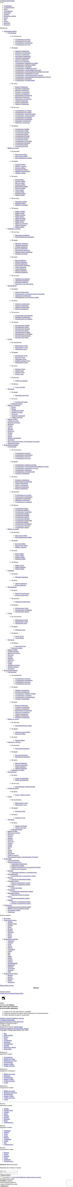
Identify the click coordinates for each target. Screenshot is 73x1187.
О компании (8, 6)
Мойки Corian (19, 213)
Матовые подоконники (22, 317)
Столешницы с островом (23, 66)
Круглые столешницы (22, 61)
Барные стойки (12, 419)
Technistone (11, 968)
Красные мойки (20, 188)
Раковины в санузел (17, 770)
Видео (6, 18)
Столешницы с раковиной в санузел (27, 73)
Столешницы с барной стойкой (25, 65)
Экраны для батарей (14, 438)
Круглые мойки (20, 168)
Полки (13, 407)
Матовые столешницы (22, 122)
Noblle (10, 956)
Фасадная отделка (13, 443)
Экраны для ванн (17, 412)
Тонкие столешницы (22, 60)
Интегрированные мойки (23, 158)
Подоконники (8, 1062)
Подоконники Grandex (22, 329)
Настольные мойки (21, 156)
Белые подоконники (21, 309)
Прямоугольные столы (22, 361)
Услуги (6, 21)
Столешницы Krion (21, 139)
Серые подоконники (22, 305)
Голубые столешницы (22, 88)
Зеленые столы (20, 369)
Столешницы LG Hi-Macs (23, 141)
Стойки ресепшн (13, 421)
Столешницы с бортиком (23, 78)
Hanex (10, 927)
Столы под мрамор (21, 381)
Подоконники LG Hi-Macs (23, 334)
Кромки (10, 900)
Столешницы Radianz (22, 515)
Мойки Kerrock (20, 220)
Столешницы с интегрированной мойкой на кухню (32, 72)
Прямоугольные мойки (22, 171)
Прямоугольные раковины (23, 252)
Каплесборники (13, 874)
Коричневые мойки (21, 186)
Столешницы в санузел (22, 39)
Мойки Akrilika (20, 211)
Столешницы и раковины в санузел (26, 468)
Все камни (7, 918)
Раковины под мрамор (22, 279)
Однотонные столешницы (23, 119)
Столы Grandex (20, 387)
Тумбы (10, 434)
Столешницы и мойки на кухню (25, 465)
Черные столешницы (22, 104)
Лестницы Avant (20, 646)
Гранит (10, 977)
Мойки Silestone (20, 567)
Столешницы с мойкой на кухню (26, 68)
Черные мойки (20, 195)
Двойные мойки (20, 173)
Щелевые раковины (21, 243)
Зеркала (10, 428)
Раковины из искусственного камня (19, 907)
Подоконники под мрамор (23, 319)
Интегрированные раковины (24, 237)
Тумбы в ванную (16, 417)
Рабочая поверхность (14, 862)
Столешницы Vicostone (22, 525)
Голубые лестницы (21, 402)
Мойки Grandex (20, 215)
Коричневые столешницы (23, 95)
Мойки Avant (19, 565)
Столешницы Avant (21, 508)
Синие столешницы (21, 102)
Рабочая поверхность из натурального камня (25, 867)
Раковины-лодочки (21, 254)
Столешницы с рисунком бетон (25, 114)
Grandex (10, 925)
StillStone (10, 967)
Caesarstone (11, 949)
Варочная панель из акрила (20, 895)
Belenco (10, 948)
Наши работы (4, 985)
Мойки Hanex (19, 216)
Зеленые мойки (20, 185)
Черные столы (19, 372)
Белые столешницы (21, 87)
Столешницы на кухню (22, 41)
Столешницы (8, 1057)
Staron (10, 937)
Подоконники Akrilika (22, 325)
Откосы (10, 433)
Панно (10, 852)
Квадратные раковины (22, 250)
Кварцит (10, 979)
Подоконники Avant (21, 608)
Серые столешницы (21, 100)
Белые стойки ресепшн (22, 795)
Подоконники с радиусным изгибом (27, 297)
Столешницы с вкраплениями (25, 116)
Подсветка (11, 440)
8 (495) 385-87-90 (5, 993)
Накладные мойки (21, 154)
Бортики (10, 871)
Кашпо (10, 436)
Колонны (11, 424)
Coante (10, 951)
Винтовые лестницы (22, 395)
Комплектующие (16, 403)
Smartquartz (11, 965)
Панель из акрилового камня (20, 883)
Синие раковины (20, 269)
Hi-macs (10, 929)
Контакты (7, 25)
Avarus (10, 946)
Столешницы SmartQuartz (23, 520)
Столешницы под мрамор (23, 117)
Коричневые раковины (22, 265)
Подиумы (14, 414)
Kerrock (10, 930)
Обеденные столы (21, 349)
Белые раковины (20, 260)
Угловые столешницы (22, 54)
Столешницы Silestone (22, 519)
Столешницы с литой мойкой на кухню (28, 70)
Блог (5, 19)
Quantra (10, 960)
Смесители (11, 912)
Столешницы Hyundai (22, 136)
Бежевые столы (20, 818)
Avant (9, 944)
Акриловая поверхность (19, 864)
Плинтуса (11, 431)
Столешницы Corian (21, 131)
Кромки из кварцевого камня (20, 902)
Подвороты (11, 889)
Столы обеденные (13, 860)
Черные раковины (21, 270)
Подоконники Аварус (22, 611)
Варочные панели (13, 893)
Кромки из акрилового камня (21, 903)
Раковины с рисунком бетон (24, 284)
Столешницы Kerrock (22, 138)
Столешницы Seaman (22, 517)
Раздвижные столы (21, 362)
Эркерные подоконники (23, 295)
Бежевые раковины (21, 272)
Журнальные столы (21, 346)
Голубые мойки (20, 181)
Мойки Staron (19, 227)
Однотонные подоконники (24, 315)
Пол (9, 848)
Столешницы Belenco (22, 510)
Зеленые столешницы (22, 94)
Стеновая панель (13, 881)
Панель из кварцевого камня (20, 884)
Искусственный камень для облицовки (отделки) (24, 441)
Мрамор (10, 975)
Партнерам (7, 12)
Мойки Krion (19, 222)
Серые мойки (19, 190)
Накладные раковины (22, 235)
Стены (10, 850)
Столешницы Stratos (21, 522)
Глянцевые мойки (21, 201)
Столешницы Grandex (22, 132)
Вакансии (7, 23)
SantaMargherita (12, 963)
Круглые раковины (21, 248)
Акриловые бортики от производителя (24, 872)
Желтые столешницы (22, 90)
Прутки (10, 877)
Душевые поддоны (17, 410)
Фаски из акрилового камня (20, 898)
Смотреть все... (9, 1122)
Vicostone (11, 970)
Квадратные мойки (21, 169)
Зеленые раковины (21, 264)
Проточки (11, 886)
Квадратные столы (21, 355)
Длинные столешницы (22, 58)
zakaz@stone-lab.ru (17, 993)
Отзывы (6, 14)
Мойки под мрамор (21, 205)
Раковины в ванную (10, 1092)
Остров (10, 426)
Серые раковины (20, 267)
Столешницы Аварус (22, 527)
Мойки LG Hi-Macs (21, 223)
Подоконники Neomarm (23, 336)
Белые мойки (19, 179)
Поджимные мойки (14, 910)
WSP (9, 972)
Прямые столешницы (22, 51)
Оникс (10, 980)
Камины (10, 429)
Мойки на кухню (9, 1059)
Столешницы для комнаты (23, 43)
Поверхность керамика (18, 869)
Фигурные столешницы (23, 56)
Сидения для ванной (18, 416)
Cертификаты (8, 11)
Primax (10, 936)
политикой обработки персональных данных (26, 1177)
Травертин (11, 982)
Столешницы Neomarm (22, 143)
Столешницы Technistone (23, 524)
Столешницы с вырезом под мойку (26, 63)
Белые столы (19, 374)
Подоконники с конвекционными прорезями (29, 294)
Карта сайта (8, 1049)
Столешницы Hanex (21, 134)
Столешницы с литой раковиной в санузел (29, 75)
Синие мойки (19, 191)
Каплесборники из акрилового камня (23, 876)
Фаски (10, 896)
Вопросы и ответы (10, 16)
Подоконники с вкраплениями (25, 786)
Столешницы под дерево (23, 110)
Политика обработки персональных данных (14, 1028)
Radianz (10, 961)
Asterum (10, 942)
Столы (6, 1082)
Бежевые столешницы (22, 92)
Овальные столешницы (22, 53)
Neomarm (11, 932)
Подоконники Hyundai (22, 332)
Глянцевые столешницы (23, 121)
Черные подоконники (22, 307)
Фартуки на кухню (14, 422)
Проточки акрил (16, 888)
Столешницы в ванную (22, 678)
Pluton (10, 934)
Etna (9, 953)
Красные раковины (21, 765)
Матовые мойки (20, 203)
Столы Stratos (19, 638)
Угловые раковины (21, 247)
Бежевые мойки (20, 193)
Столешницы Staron (21, 146)
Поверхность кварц (17, 865)
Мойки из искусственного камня (18, 908)
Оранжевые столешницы (23, 99)
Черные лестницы (21, 826)
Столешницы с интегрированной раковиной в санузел (33, 77)
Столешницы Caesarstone (23, 512)
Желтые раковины (21, 262)
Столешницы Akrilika (22, 129)
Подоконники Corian (22, 327)
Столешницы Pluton (21, 144)
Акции (11, 985)
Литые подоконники (22, 292)
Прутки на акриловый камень (21, 879)
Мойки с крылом (20, 166)
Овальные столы (20, 359)
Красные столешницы (22, 97)
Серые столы (19, 371)
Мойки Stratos (19, 569)
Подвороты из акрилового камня (22, 891)
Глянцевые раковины (22, 280)
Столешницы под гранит (23, 112)
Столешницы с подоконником (25, 80)
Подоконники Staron (22, 337)
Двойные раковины (21, 245)
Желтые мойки (20, 183)
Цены (6, 9)
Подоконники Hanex (22, 330)
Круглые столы (20, 357)
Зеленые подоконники (22, 304)
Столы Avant (19, 636)
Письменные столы (21, 347)
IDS (9, 954)
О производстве (9, 7)
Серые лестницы (20, 828)
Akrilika (10, 922)
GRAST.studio (18, 1027)
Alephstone (11, 941)
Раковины (7, 1076)
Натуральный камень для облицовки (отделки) (23, 857)
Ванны (13, 409)
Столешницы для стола (22, 44)
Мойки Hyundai (20, 218)
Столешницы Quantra (22, 513)
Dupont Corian (12, 923)
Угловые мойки (20, 164)
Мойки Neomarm (20, 225)
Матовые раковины (21, 282)
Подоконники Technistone (23, 610)
